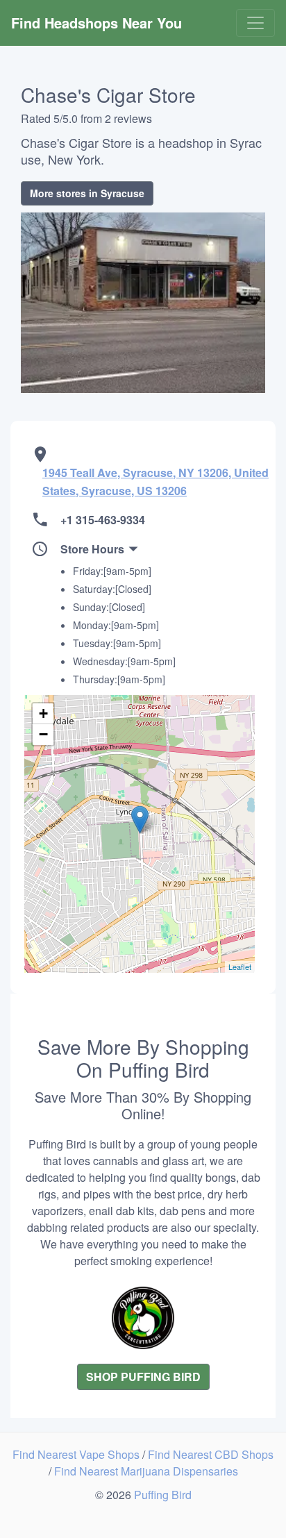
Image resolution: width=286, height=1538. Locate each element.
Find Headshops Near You (96, 22)
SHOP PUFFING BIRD (143, 1377)
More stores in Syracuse (87, 193)
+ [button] (43, 713)
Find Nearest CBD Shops (211, 1454)
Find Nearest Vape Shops (77, 1454)
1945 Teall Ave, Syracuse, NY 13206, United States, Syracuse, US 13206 (155, 482)
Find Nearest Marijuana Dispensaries (146, 1471)
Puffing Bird (163, 1495)
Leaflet (239, 966)
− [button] (43, 734)
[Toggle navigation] (255, 23)
